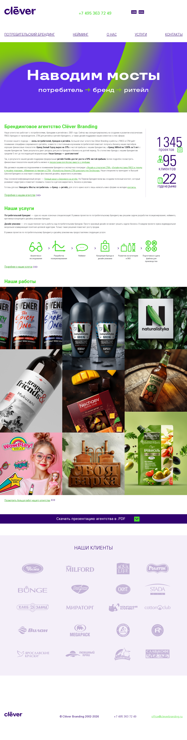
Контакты (174, 34)
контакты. (131, 187)
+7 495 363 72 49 (95, 14)
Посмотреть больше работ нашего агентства (27, 500)
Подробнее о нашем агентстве (20, 195)
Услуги (141, 34)
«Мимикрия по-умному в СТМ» (37, 171)
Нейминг (80, 34)
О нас (112, 34)
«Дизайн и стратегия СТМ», (98, 167)
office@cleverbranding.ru (167, 716)
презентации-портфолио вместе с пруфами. (70, 162)
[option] (93, 77)
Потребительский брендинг (29, 34)
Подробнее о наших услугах (18, 267)
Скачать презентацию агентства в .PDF (90, 519)
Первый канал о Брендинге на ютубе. (61, 179)
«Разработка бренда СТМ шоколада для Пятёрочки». (76, 171)
